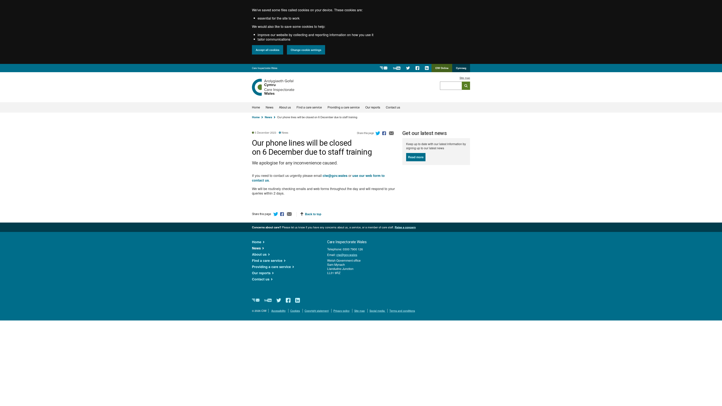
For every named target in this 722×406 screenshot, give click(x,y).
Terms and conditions (402, 311)
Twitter (377, 133)
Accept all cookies (267, 50)
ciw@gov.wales (346, 255)
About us (285, 107)
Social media (377, 311)
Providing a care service (344, 107)
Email (391, 133)
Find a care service (309, 107)
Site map (465, 78)
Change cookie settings (306, 50)
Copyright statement (317, 311)
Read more (416, 157)
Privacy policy (341, 311)
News (269, 107)
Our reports (372, 107)
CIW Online (441, 69)
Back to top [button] (313, 214)
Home (256, 107)
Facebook (384, 133)
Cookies (295, 311)
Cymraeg (461, 68)
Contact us (393, 107)
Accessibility (278, 311)
